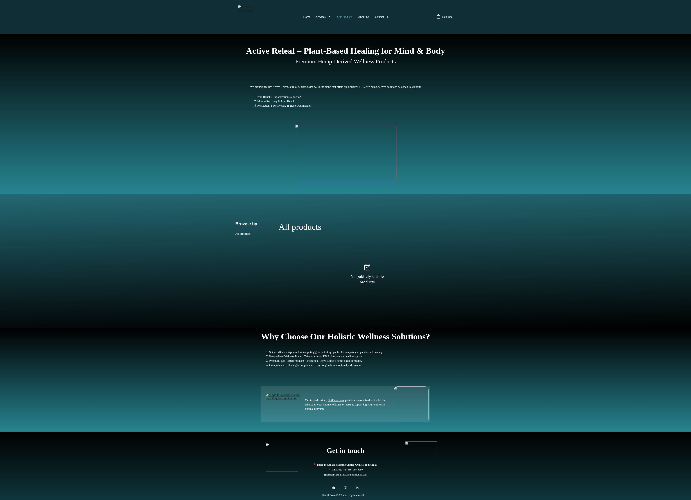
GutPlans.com (336, 400)
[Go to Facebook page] (333, 487)
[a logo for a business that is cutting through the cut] (283, 405)
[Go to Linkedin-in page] (357, 487)
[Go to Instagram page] (345, 487)
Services (321, 16)
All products (242, 233)
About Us (363, 16)
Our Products (344, 16)
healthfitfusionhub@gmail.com (351, 474)
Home (306, 16)
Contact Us (381, 16)
